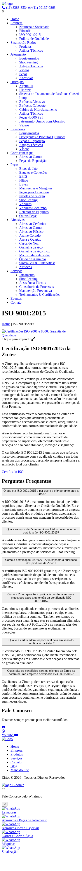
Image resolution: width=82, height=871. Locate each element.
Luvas (23, 184)
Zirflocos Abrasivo (32, 101)
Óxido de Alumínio (32, 259)
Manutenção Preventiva (35, 290)
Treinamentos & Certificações (39, 294)
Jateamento (18, 54)
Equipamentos (29, 58)
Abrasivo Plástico (31, 231)
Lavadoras (17, 129)
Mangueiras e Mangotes (35, 188)
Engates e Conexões (33, 172)
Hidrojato (17, 82)
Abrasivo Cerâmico (32, 224)
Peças (23, 74)
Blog (13, 766)
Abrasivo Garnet (30, 157)
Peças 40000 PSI (31, 117)
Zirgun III (26, 86)
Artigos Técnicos (31, 50)
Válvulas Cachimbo (33, 208)
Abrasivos (26, 78)
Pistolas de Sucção (32, 196)
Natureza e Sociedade (34, 27)
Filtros (23, 180)
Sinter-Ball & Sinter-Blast (37, 263)
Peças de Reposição (33, 161)
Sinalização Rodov (23, 42)
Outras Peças (28, 216)
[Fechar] (4, 804)
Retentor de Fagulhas (34, 212)
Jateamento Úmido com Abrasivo (42, 121)
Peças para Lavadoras (34, 192)
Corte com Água (21, 153)
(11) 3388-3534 (16, 7)
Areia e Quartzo (30, 239)
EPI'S (23, 176)
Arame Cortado (30, 235)
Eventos (16, 298)
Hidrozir (25, 90)
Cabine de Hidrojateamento (38, 109)
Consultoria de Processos (36, 287)
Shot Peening (28, 62)
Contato (15, 302)
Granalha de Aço (31, 247)
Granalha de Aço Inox (34, 251)
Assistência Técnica (33, 283)
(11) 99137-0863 (43, 7)
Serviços (16, 271)
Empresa (16, 23)
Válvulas (25, 204)
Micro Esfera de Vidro (34, 255)
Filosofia (25, 31)
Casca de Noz (28, 243)
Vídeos (24, 70)
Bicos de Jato (28, 168)
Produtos (25, 46)
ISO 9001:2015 (30, 35)
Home (14, 19)
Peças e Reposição (32, 141)
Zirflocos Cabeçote (32, 105)
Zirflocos (25, 267)
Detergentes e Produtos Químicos (42, 137)
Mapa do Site (19, 770)
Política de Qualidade (34, 38)
